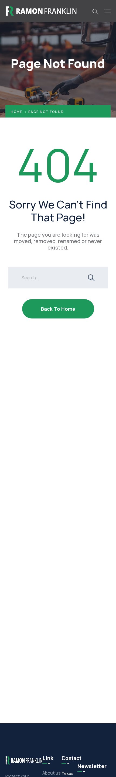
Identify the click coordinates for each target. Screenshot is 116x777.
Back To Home (58, 309)
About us (51, 773)
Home (16, 111)
